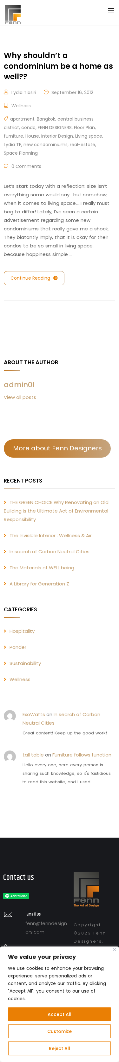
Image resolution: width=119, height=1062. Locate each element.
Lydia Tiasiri (23, 92)
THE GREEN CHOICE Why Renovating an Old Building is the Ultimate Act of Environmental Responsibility (56, 511)
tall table (33, 754)
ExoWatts (34, 714)
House (32, 136)
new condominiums (45, 144)
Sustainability (25, 663)
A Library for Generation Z (39, 583)
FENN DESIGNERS (55, 127)
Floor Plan (84, 127)
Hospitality (22, 631)
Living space (88, 136)
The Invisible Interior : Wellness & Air (51, 535)
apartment (22, 119)
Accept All (59, 1014)
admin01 (19, 385)
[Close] (114, 949)
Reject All (59, 1048)
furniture (13, 136)
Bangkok (46, 119)
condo (28, 127)
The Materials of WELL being (42, 567)
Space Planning (21, 153)
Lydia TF (12, 144)
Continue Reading (30, 278)
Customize (59, 1031)
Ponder (18, 647)
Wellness (21, 106)
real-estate (82, 144)
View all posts (20, 397)
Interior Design (57, 136)
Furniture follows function (81, 754)
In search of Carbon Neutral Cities (49, 551)
